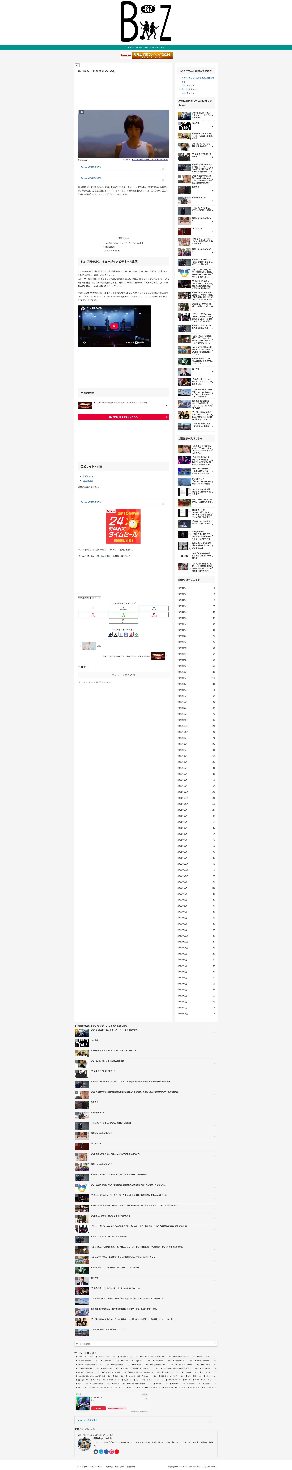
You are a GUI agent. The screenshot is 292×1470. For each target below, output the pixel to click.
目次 (120, 237)
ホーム (79, 1467)
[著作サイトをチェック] (110, 634)
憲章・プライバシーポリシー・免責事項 (98, 1467)
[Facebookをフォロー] (121, 634)
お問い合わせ (119, 1467)
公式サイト (88, 476)
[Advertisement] (123, 91)
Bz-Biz (101, 556)
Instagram (88, 480)
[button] (123, 621)
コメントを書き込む (123, 675)
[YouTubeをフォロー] (131, 634)
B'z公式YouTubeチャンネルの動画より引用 (150, 159)
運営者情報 (131, 1467)
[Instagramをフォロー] (126, 634)
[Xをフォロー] (115, 634)
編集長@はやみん (103, 1438)
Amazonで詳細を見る (91, 166)
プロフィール (96, 598)
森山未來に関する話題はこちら (123, 417)
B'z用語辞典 (84, 598)
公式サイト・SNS (112, 250)
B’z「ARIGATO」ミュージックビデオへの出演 (124, 243)
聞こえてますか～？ (190, 89)
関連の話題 (110, 247)
